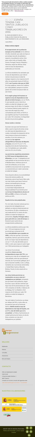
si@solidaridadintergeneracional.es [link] (11, 382)
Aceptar (5, 13)
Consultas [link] (4, 352)
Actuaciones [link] (5, 355)
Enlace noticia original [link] (12, 46)
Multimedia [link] (4, 346)
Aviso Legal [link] (20, 430)
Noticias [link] (4, 349)
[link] (14, 405)
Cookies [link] (13, 432)
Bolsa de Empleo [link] (6, 359)
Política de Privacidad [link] (9, 430)
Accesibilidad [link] (23, 382)
